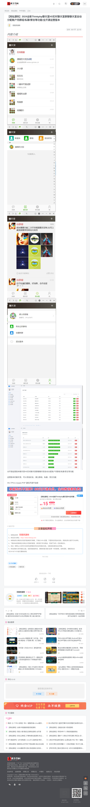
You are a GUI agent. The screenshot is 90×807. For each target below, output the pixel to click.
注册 (52, 694)
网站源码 (14, 11)
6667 (20, 596)
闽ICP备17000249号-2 (32, 775)
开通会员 (76, 4)
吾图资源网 (16, 25)
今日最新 (9, 718)
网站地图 (57, 771)
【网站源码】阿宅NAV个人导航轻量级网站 (62, 731)
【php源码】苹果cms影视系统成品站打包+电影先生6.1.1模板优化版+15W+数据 (70, 669)
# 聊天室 (21, 567)
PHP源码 (22, 11)
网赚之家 (26, 771)
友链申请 (10, 771)
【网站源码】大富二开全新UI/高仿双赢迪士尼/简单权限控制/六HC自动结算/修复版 (30, 669)
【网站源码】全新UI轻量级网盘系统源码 (22, 727)
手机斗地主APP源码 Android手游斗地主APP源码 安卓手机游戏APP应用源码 (70, 640)
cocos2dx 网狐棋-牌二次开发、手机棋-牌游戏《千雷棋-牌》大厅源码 (30, 639)
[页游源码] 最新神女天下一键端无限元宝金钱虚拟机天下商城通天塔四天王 (30, 659)
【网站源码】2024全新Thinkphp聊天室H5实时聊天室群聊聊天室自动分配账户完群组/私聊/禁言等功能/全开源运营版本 (44, 18)
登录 (39, 694)
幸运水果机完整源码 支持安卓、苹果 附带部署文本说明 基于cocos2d (70, 649)
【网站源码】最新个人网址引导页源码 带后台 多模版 (66, 736)
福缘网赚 (18, 771)
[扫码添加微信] (85, 788)
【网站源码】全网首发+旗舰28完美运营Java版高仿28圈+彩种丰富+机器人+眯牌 (31, 631)
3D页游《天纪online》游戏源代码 (29, 648)
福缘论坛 (49, 771)
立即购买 (73, 513)
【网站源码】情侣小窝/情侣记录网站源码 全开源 (24, 731)
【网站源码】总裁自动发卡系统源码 (60, 727)
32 (26, 596)
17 (30, 596)
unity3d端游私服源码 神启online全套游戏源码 (70, 658)
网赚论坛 (34, 771)
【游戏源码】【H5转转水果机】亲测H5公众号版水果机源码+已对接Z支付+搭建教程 (70, 631)
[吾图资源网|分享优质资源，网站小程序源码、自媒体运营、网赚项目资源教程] (12, 3)
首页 (7, 11)
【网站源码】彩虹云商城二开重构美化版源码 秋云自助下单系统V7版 (31, 736)
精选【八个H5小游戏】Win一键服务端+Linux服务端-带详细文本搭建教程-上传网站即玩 (37, 723)
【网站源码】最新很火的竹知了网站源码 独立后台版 (26, 744)
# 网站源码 (12, 567)
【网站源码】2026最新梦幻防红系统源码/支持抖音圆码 (27, 748)
